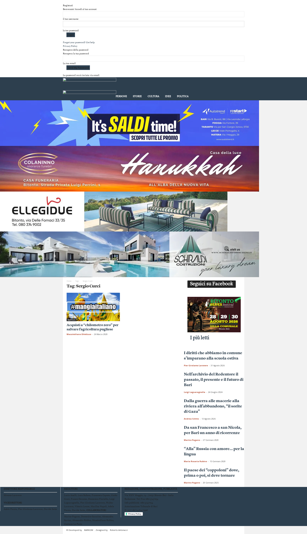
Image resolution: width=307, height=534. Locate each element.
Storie (137, 96)
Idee (168, 96)
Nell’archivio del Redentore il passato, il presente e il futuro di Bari (213, 379)
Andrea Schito (191, 418)
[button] (239, 89)
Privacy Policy (70, 46)
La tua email (69, 63)
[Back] (64, 2)
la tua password (71, 30)
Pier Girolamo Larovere (196, 365)
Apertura (72, 319)
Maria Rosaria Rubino (195, 461)
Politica (182, 96)
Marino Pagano (192, 440)
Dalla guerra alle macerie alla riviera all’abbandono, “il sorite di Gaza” (213, 406)
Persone (121, 96)
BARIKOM (88, 530)
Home (69, 281)
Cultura (153, 96)
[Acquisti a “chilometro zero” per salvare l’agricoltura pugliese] (93, 307)
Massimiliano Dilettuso (79, 334)
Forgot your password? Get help (79, 42)
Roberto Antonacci (119, 530)
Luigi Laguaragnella (194, 392)
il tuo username (71, 19)
